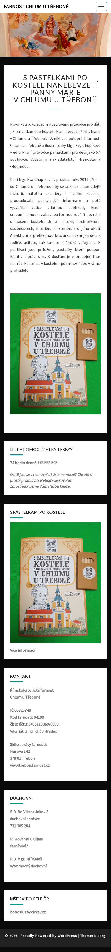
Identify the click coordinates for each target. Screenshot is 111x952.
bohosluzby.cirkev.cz (28, 911)
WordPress (67, 935)
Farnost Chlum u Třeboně (36, 6)
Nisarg (100, 935)
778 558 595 (47, 462)
